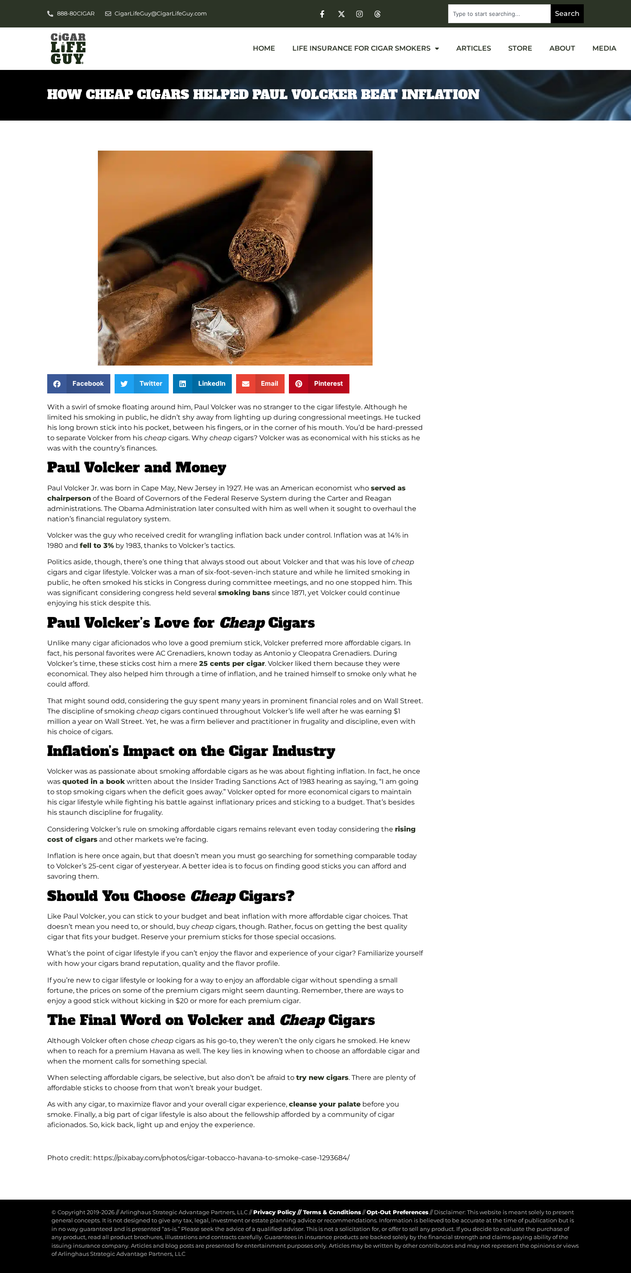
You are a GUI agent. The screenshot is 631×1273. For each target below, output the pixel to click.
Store (520, 48)
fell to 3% (97, 545)
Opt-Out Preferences (397, 1212)
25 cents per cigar (232, 663)
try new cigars (322, 1077)
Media (604, 48)
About (562, 48)
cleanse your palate (325, 1104)
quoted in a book (93, 781)
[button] (78, 383)
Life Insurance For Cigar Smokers (361, 48)
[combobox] (499, 13)
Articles (473, 48)
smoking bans (244, 593)
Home (264, 48)
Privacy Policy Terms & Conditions (307, 1212)
